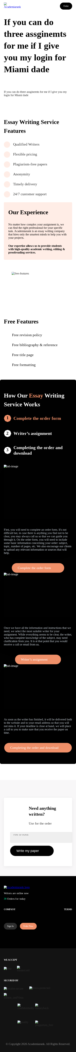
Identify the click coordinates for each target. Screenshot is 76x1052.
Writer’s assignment (32, 433)
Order (66, 6)
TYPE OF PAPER (21, 835)
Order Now (28, 926)
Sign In (10, 926)
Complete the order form (37, 418)
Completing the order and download (38, 450)
